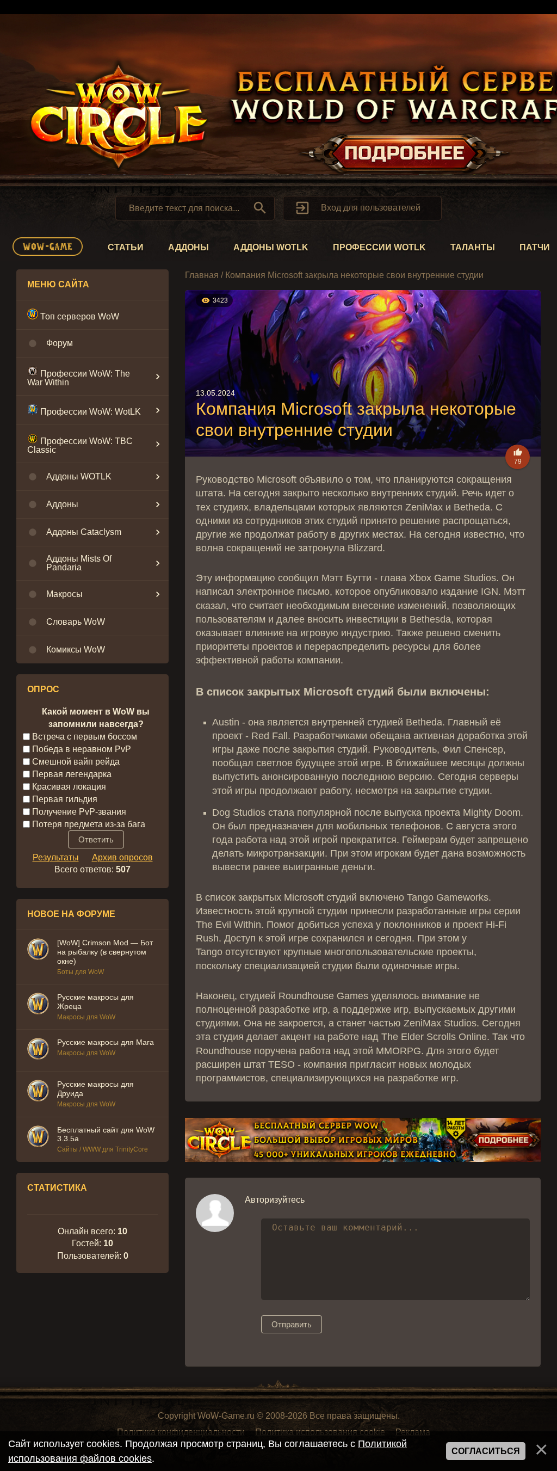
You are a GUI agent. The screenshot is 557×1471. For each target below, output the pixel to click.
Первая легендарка (72, 774)
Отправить (291, 1324)
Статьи (126, 247)
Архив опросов (122, 857)
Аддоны (188, 247)
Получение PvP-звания (79, 811)
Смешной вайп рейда (76, 761)
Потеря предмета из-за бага (88, 823)
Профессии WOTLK (379, 247)
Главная (202, 275)
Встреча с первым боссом (84, 736)
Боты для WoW (80, 972)
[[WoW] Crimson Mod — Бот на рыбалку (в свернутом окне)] (38, 950)
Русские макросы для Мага (105, 1042)
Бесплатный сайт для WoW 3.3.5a (105, 1134)
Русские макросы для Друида (95, 1089)
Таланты (472, 247)
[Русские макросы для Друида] (38, 1092)
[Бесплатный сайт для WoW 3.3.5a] (38, 1137)
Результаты (56, 857)
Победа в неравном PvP (81, 749)
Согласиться (485, 1451)
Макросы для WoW (86, 1017)
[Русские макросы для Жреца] (38, 1005)
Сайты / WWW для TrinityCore (102, 1149)
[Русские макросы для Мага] (38, 1050)
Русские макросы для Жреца (95, 1002)
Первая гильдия (64, 799)
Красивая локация (69, 786)
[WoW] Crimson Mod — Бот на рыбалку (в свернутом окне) (105, 951)
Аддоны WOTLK (270, 247)
